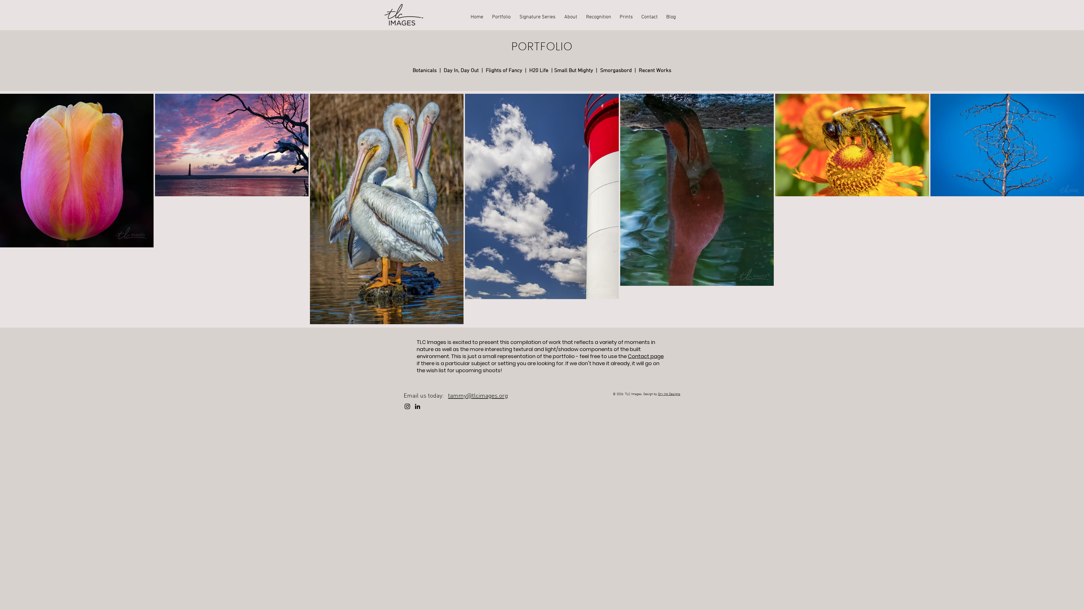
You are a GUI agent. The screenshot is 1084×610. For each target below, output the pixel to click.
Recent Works (655, 70)
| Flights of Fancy (503, 70)
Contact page (646, 356)
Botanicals (425, 70)
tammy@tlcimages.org (478, 396)
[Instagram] (407, 406)
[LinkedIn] (417, 406)
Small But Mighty (573, 70)
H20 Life (538, 70)
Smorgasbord (616, 70)
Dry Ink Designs (669, 394)
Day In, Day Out (463, 70)
